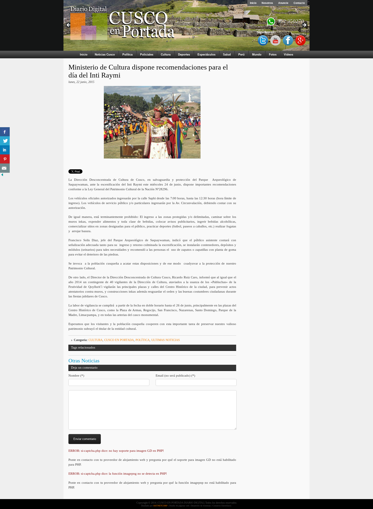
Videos (288, 54)
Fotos (273, 54)
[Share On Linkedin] (5, 150)
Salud (227, 54)
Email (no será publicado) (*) (175, 375)
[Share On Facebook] (5, 131)
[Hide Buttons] (2, 176)
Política (127, 54)
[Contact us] (5, 168)
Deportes (184, 54)
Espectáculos (206, 54)
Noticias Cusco (105, 54)
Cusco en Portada (119, 340)
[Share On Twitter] (5, 141)
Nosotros (267, 3)
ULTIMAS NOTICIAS (165, 340)
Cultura (166, 54)
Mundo (256, 54)
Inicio (253, 3)
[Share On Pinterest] (5, 159)
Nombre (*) (76, 375)
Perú (241, 54)
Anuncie (283, 3)
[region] (186, 26)
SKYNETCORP (160, 505)
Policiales (146, 54)
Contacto (299, 3)
